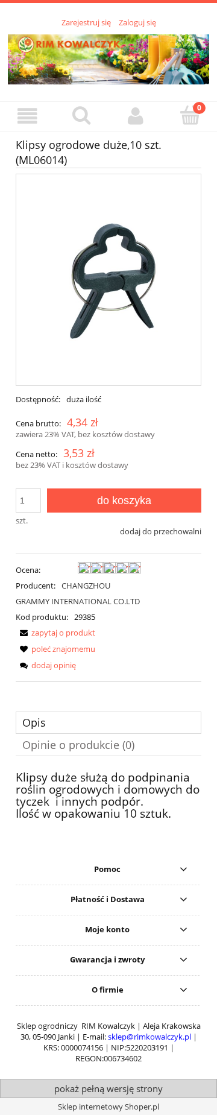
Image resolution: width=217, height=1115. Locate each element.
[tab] (108, 723)
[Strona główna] (108, 57)
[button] (27, 116)
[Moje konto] (135, 116)
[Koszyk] (190, 115)
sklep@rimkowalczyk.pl (149, 1036)
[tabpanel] (108, 796)
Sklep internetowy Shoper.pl (108, 1106)
